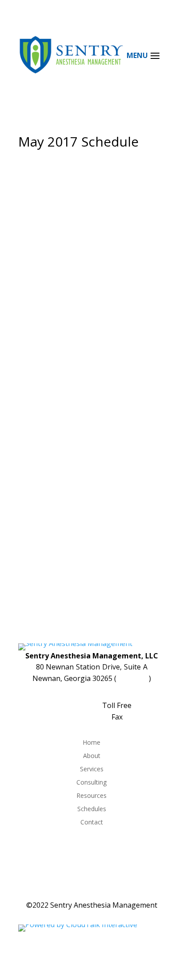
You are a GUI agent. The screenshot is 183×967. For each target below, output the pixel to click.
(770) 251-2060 (91, 694)
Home (91, 743)
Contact (91, 822)
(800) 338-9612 (76, 705)
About (91, 756)
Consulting (91, 782)
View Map (132, 678)
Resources (91, 796)
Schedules (91, 809)
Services (91, 769)
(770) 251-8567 (85, 717)
